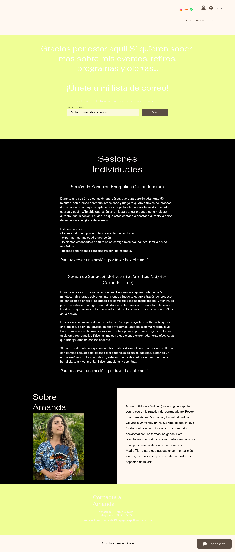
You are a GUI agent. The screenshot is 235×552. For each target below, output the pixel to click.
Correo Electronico (75, 107)
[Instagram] (181, 9)
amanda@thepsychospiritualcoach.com (128, 520)
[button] (203, 7)
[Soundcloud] (186, 9)
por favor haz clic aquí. (128, 260)
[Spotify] (191, 9)
